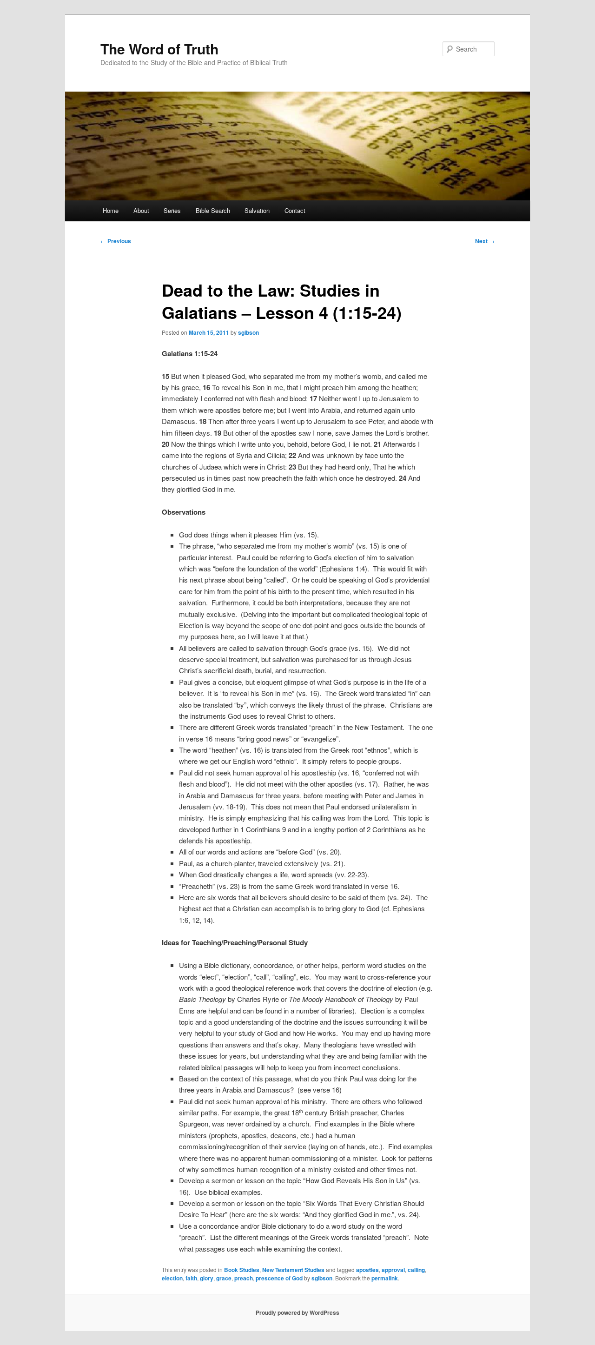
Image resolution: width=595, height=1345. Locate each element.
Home (111, 210)
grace (223, 1278)
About (141, 210)
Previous (115, 241)
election (172, 1278)
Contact (294, 210)
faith (191, 1278)
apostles (367, 1269)
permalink (384, 1278)
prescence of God (279, 1278)
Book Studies (241, 1269)
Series (172, 210)
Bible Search (213, 210)
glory (206, 1278)
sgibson (248, 332)
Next (485, 241)
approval (393, 1269)
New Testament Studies (293, 1269)
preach (243, 1278)
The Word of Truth (159, 49)
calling (416, 1269)
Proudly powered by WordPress (297, 1312)
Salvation (257, 210)
